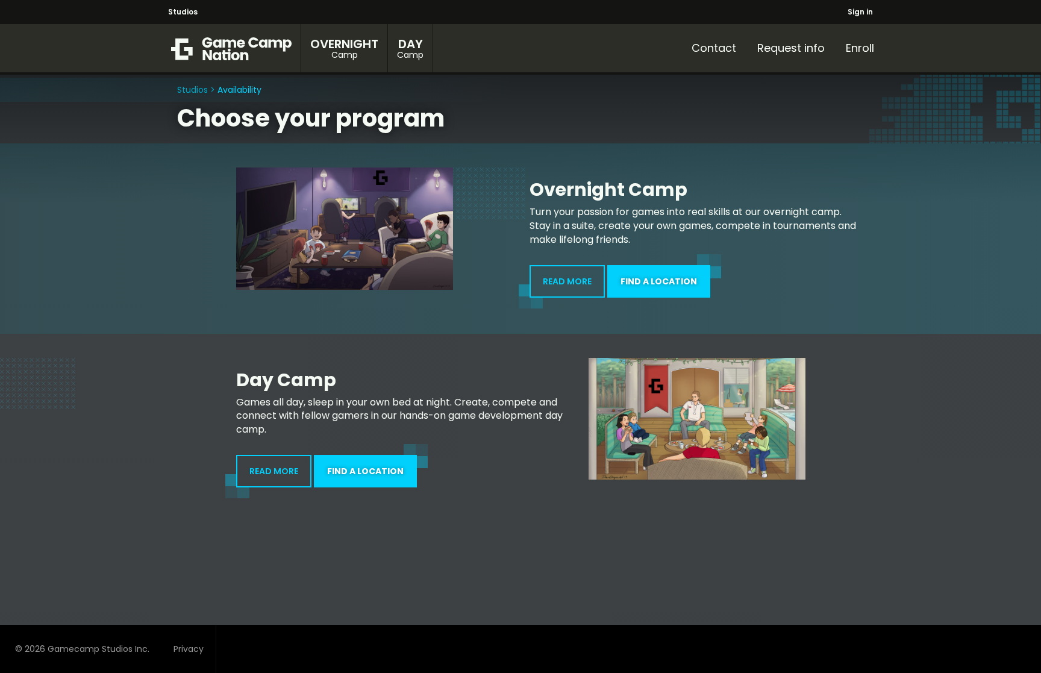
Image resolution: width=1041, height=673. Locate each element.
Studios (183, 12)
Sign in (860, 12)
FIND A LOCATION (659, 281)
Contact (714, 47)
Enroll (860, 47)
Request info (791, 47)
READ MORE (567, 281)
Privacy (189, 649)
